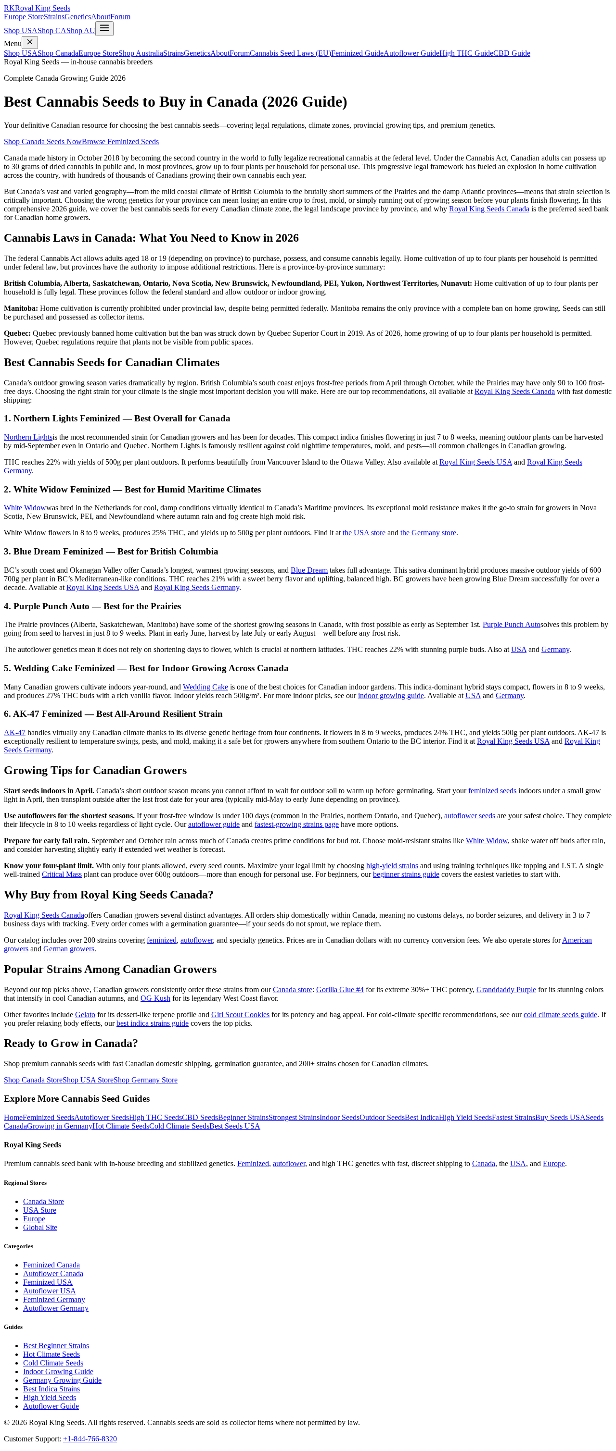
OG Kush (155, 998)
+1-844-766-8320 (90, 1439)
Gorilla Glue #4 (340, 989)
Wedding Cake (205, 687)
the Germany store (428, 533)
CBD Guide (511, 53)
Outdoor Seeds (382, 1117)
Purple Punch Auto (511, 624)
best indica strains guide (152, 1023)
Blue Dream (309, 570)
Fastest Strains (513, 1117)
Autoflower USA (49, 1291)
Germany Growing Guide (62, 1380)
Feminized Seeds (48, 1117)
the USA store (364, 533)
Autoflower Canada (53, 1273)
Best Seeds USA (234, 1126)
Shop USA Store (88, 1080)
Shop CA (52, 30)
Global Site (40, 1227)
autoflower (196, 940)
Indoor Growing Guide (58, 1371)
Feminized (253, 1163)
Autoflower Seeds (101, 1117)
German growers (68, 949)
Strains (54, 16)
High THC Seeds (155, 1117)
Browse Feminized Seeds (120, 141)
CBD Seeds (200, 1117)
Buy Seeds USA (560, 1117)
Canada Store (43, 1201)
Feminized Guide (357, 53)
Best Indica (422, 1117)
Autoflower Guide (411, 53)
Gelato (85, 1014)
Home (13, 1117)
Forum (120, 16)
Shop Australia (140, 53)
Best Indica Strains (51, 1389)
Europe (554, 1163)
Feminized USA (48, 1282)
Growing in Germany (59, 1126)
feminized (162, 940)
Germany (555, 649)
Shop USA (21, 30)
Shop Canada (58, 53)
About (100, 16)
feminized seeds (492, 791)
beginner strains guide (406, 874)
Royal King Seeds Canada (489, 209)
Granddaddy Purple (506, 989)
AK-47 (15, 732)
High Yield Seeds (465, 1117)
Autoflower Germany (56, 1308)
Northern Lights (28, 437)
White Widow (25, 508)
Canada (483, 1163)
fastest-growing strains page (297, 824)
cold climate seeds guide (560, 1014)
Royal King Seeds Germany (196, 587)
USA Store (39, 1210)
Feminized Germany (54, 1299)
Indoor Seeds (339, 1117)
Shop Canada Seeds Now (43, 141)
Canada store (292, 989)
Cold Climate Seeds (179, 1126)
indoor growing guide (391, 695)
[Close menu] (30, 42)
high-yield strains (392, 865)
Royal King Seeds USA (475, 462)
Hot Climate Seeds (120, 1126)
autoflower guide (214, 824)
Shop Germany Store (146, 1080)
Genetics (77, 16)
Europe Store (24, 16)
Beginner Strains (243, 1117)
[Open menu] (104, 28)
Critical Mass (62, 874)
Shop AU (80, 30)
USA (518, 649)
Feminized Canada (51, 1265)
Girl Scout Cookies (240, 1014)
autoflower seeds (469, 816)
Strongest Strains (294, 1117)
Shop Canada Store (33, 1080)
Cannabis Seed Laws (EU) (290, 53)
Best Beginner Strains (56, 1345)
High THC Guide (466, 53)
